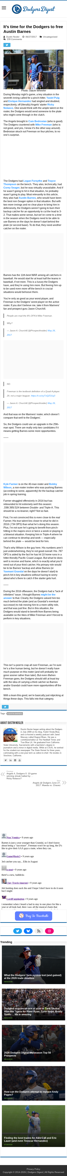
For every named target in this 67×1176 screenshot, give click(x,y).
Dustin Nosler (12, 37)
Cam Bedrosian (37, 121)
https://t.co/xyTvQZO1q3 (43, 395)
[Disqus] (33, 870)
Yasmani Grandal (13, 571)
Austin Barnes (27, 198)
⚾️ (33, 916)
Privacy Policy (33, 1169)
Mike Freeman (43, 124)
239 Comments (14, 39)
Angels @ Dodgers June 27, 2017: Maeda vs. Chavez (46, 783)
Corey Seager (11, 187)
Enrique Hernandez (19, 101)
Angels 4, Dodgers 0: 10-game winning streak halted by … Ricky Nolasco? (22, 775)
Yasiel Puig (53, 97)
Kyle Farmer (10, 484)
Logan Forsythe (32, 181)
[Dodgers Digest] (33, 8)
